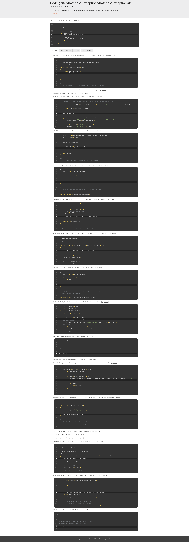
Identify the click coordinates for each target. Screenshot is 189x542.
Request (68, 50)
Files (83, 50)
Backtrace (54, 50)
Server (61, 50)
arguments (103, 90)
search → (56, 14)
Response (76, 50)
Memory (89, 50)
